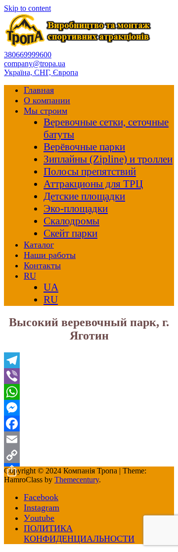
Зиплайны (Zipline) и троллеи (108, 159)
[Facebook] (89, 423)
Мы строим (45, 111)
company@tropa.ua (34, 63)
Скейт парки (70, 233)
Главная (39, 90)
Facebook (41, 497)
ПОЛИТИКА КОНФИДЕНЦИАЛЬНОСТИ (79, 533)
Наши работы (50, 255)
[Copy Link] (89, 455)
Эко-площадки (76, 208)
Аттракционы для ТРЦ (93, 184)
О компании (47, 100)
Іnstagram (41, 507)
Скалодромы (71, 221)
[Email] (89, 439)
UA (51, 287)
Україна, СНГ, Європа (41, 72)
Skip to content (27, 8)
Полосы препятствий (90, 171)
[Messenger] (89, 408)
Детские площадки (84, 196)
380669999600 (27, 54)
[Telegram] (89, 360)
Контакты (42, 265)
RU (30, 276)
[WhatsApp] (89, 392)
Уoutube (39, 518)
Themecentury (76, 479)
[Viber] (89, 376)
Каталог (39, 245)
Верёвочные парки (84, 147)
